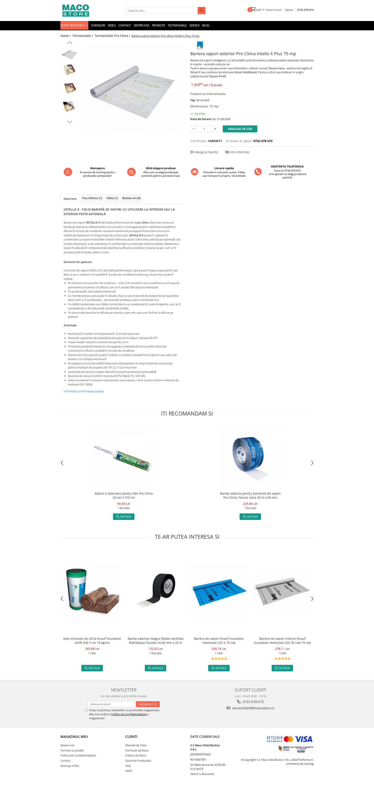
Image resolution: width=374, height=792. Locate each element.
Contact (124, 25)
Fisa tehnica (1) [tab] (92, 198)
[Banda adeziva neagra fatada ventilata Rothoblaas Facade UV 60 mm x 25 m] (155, 590)
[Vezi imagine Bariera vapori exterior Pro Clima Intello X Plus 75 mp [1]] (70, 70)
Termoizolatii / (83, 36)
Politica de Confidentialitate (129, 714)
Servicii (194, 25)
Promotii (158, 25)
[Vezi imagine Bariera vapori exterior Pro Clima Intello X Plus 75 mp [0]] (70, 54)
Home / (66, 36)
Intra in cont (273, 10)
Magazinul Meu (74, 736)
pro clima (142, 222)
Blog (205, 25)
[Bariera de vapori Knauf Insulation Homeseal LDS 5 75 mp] (218, 590)
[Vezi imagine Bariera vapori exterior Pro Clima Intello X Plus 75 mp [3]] (70, 106)
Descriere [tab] (70, 199)
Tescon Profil (217, 76)
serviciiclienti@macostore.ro (252, 708)
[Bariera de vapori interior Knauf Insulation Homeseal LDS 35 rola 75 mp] (282, 590)
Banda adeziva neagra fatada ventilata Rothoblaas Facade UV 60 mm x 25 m (156, 640)
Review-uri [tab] (131, 198)
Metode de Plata (136, 745)
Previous (70, 43)
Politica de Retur (135, 755)
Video (112, 25)
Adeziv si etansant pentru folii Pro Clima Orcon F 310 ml (124, 495)
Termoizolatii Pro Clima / (113, 36)
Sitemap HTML (69, 766)
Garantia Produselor (138, 761)
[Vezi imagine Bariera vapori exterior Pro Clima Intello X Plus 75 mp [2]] (70, 88)
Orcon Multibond (245, 72)
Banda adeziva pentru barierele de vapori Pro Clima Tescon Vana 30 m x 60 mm (250, 495)
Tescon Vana (276, 68)
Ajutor (289, 10)
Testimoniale (177, 25)
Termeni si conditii (72, 750)
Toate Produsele (72, 25)
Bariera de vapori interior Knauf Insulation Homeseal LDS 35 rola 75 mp (282, 640)
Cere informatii (239, 152)
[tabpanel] (132, 87)
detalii (125, 516)
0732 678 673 (305, 10)
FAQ (128, 766)
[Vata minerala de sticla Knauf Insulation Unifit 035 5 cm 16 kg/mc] (92, 590)
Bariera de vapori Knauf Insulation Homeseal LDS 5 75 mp (219, 640)
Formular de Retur (137, 750)
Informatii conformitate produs (84, 391)
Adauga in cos (240, 129)
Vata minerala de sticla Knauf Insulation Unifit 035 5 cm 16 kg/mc (92, 640)
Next (70, 121)
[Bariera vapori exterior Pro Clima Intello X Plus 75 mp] (132, 87)
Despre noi (141, 25)
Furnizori (98, 25)
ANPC (129, 771)
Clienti (131, 736)
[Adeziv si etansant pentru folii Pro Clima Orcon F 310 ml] (123, 456)
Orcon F (195, 72)
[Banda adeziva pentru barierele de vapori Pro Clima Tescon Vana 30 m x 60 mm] (250, 456)
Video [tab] (112, 198)
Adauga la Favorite (205, 152)
